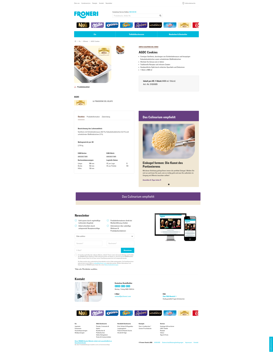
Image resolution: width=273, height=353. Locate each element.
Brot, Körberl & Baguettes (125, 326)
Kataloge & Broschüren (167, 326)
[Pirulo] (126, 25)
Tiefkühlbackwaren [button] (136, 34)
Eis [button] (95, 34)
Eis (80, 41)
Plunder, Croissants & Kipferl (102, 327)
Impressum (188, 342)
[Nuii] (83, 25)
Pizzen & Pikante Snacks (124, 330)
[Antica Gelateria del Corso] (184, 25)
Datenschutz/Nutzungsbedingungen (172, 342)
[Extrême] (141, 25)
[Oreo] (112, 25)
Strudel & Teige (122, 333)
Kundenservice (85, 3)
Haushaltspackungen (81, 330)
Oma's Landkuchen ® (145, 326)
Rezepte (94, 3)
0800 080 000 (132, 12)
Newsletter (109, 3)
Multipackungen (79, 333)
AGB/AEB (157, 342)
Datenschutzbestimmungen (111, 265)
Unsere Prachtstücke (145, 328)
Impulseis (77, 326)
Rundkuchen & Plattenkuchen (100, 332)
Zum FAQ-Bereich (169, 296)
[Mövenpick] (155, 25)
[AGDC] (80, 102)
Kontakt (101, 3)
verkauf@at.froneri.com (100, 263)
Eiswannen (78, 328)
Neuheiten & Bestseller (178, 34)
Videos (162, 333)
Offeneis (85, 41)
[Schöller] (170, 25)
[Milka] (97, 25)
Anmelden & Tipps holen (151, 180)
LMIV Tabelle (164, 328)
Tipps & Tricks (164, 335)
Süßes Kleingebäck (102, 335)
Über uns (77, 3)
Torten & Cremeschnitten (103, 337)
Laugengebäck (121, 328)
